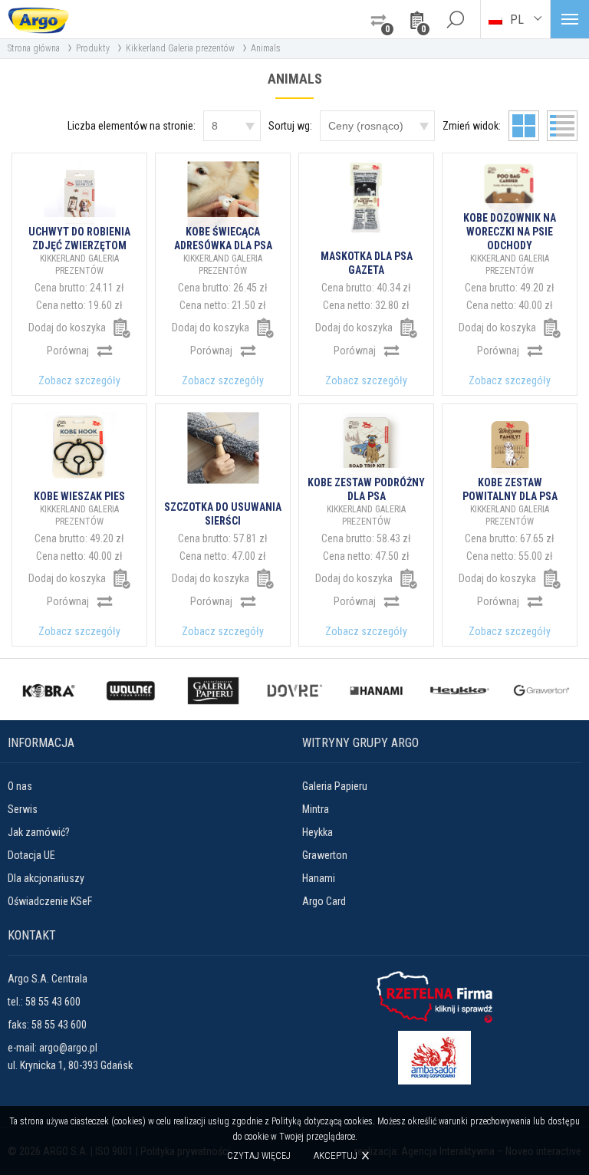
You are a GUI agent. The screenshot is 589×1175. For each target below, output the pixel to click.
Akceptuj (335, 1155)
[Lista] (562, 125)
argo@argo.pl (68, 1048)
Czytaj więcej (259, 1155)
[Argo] (38, 19)
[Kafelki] (523, 125)
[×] (455, 19)
